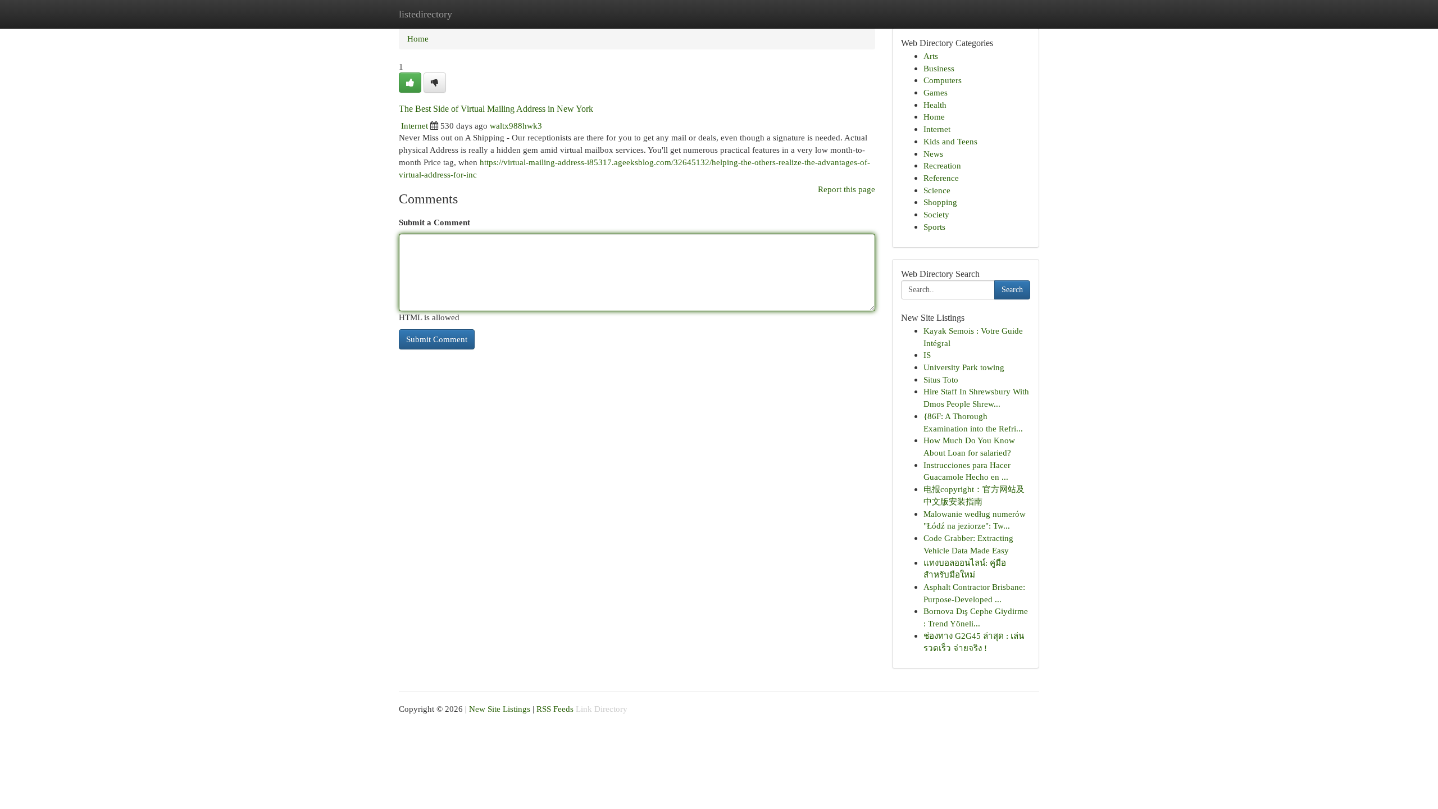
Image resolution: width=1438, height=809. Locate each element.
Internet (414, 125)
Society (936, 214)
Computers (942, 80)
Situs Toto (940, 379)
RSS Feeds (555, 708)
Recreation (942, 165)
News (933, 153)
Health (934, 105)
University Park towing (963, 367)
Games (935, 92)
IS (927, 355)
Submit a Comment (434, 222)
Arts (930, 56)
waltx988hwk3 (516, 125)
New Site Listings (499, 708)
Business (938, 68)
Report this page (846, 189)
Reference (941, 178)
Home (418, 38)
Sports (934, 226)
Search (1012, 289)
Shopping (940, 202)
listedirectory (425, 14)
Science (936, 190)
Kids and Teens (950, 141)
